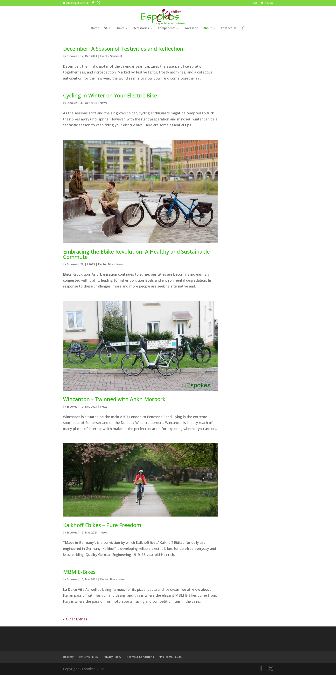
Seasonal (116, 56)
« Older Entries (75, 619)
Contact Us (228, 28)
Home (95, 28)
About (207, 28)
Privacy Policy (112, 657)
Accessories (141, 28)
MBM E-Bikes (79, 571)
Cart (254, 3)
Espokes (72, 56)
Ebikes (120, 28)
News (103, 103)
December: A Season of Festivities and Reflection (123, 48)
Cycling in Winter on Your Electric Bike (110, 95)
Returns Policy (88, 657)
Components (166, 28)
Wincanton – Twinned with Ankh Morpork (114, 399)
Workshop (191, 28)
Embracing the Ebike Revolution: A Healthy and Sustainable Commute (136, 254)
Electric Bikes (106, 264)
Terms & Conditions (140, 657)
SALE (107, 28)
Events (104, 56)
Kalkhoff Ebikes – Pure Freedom (102, 525)
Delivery (68, 657)
